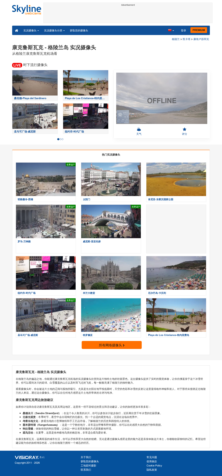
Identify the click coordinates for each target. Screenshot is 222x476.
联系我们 (86, 469)
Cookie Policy (154, 465)
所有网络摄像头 (111, 345)
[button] (171, 30)
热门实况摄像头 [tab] (111, 154)
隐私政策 (152, 469)
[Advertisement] (128, 15)
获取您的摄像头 (79, 30)
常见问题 (152, 457)
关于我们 (86, 457)
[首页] (16, 30)
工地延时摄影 (88, 465)
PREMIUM (199, 30)
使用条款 (152, 461)
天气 (139, 134)
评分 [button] (184, 134)
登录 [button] (183, 30)
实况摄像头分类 (53, 30)
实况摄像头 (30, 30)
